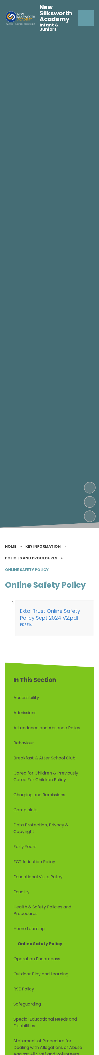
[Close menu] (86, 18)
